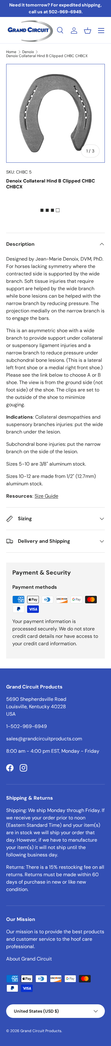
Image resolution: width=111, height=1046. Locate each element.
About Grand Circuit (29, 959)
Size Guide (46, 496)
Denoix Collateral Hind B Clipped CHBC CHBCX (47, 56)
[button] (87, 30)
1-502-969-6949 (26, 726)
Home (11, 52)
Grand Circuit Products (40, 1030)
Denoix (28, 52)
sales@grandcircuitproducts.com (44, 738)
